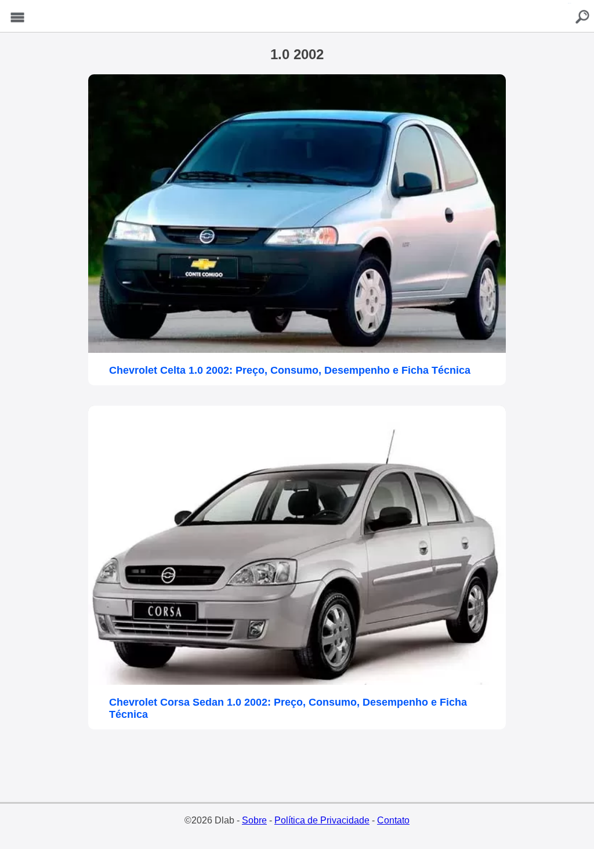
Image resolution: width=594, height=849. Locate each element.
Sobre (254, 820)
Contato (393, 820)
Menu (17, 17)
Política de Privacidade (322, 820)
